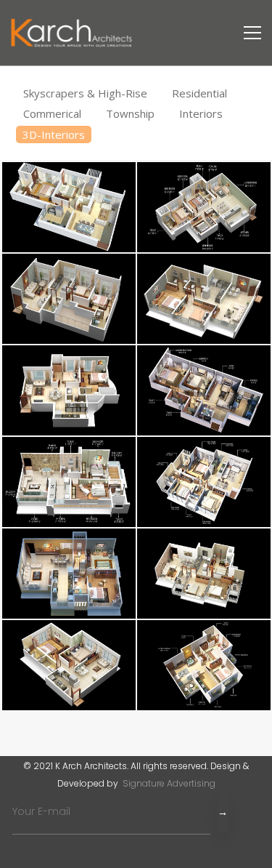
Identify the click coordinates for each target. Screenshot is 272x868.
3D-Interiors (53, 134)
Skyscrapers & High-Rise (86, 93)
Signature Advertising (167, 783)
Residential (199, 93)
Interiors (201, 113)
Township (131, 113)
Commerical (53, 113)
